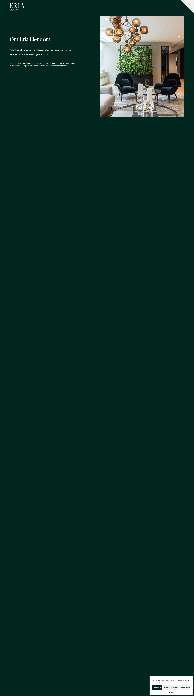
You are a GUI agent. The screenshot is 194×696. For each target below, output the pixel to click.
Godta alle (157, 688)
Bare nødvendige (171, 688)
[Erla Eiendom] (17, 6)
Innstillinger (185, 688)
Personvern (171, 692)
